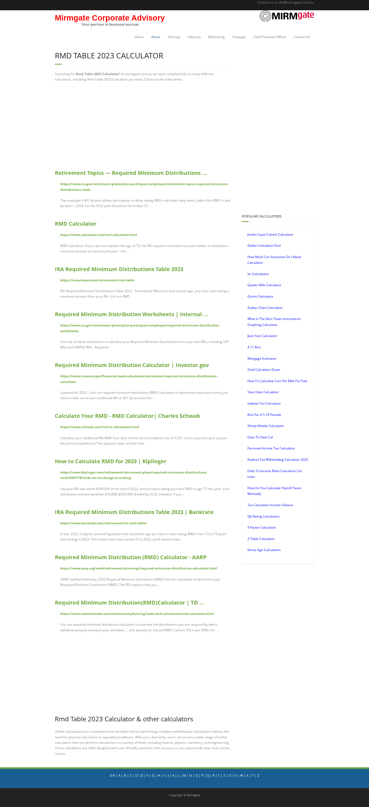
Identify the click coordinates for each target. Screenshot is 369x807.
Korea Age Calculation (264, 550)
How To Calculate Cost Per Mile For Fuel (277, 381)
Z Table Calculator (261, 538)
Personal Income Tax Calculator (271, 448)
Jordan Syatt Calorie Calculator (270, 234)
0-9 (112, 775)
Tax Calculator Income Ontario (270, 505)
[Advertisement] (143, 126)
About (155, 37)
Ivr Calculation (258, 274)
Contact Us (302, 37)
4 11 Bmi (254, 347)
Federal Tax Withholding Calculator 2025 (277, 459)
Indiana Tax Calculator (264, 403)
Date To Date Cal (260, 437)
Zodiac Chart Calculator (265, 307)
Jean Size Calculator (262, 336)
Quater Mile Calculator (264, 285)
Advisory (194, 37)
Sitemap (174, 37)
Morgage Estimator (262, 358)
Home (139, 37)
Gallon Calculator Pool (264, 245)
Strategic (239, 37)
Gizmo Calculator (260, 296)
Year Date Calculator (263, 392)
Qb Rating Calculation (263, 516)
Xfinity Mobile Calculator (265, 425)
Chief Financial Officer (269, 37)
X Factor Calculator (261, 527)
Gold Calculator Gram (263, 369)
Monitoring (216, 37)
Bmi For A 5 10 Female (264, 414)
